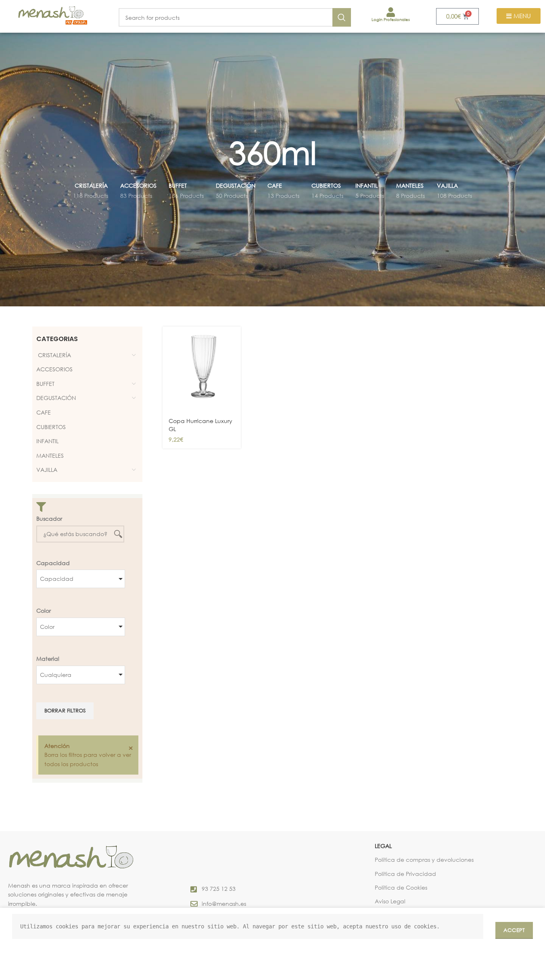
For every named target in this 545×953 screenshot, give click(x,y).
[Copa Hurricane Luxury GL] (202, 369)
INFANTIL (47, 441)
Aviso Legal (390, 901)
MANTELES (50, 455)
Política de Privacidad (405, 873)
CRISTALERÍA (53, 355)
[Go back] (219, 153)
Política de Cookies (401, 887)
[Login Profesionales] (391, 12)
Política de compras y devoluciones (424, 859)
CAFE (43, 412)
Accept (514, 930)
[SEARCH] (341, 17)
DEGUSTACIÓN (56, 397)
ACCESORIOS (54, 369)
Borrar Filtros (65, 710)
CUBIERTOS (51, 426)
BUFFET (45, 383)
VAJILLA (46, 469)
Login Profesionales (391, 19)
